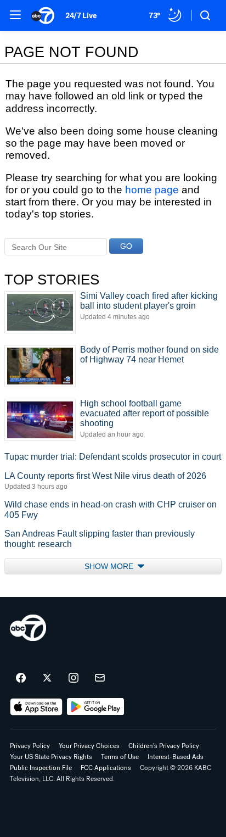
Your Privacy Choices (89, 746)
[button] (15, 15)
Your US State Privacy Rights (51, 757)
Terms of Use (120, 757)
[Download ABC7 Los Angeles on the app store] (36, 707)
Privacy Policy (30, 746)
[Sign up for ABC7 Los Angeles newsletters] (100, 678)
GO (126, 246)
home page (152, 190)
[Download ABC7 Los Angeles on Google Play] (96, 707)
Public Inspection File (41, 768)
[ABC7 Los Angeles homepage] (42, 15)
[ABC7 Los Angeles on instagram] (73, 678)
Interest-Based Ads (176, 757)
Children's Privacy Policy (163, 746)
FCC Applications (106, 768)
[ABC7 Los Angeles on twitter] (47, 678)
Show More (109, 566)
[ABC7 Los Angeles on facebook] (21, 678)
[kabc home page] (28, 628)
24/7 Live (81, 15)
